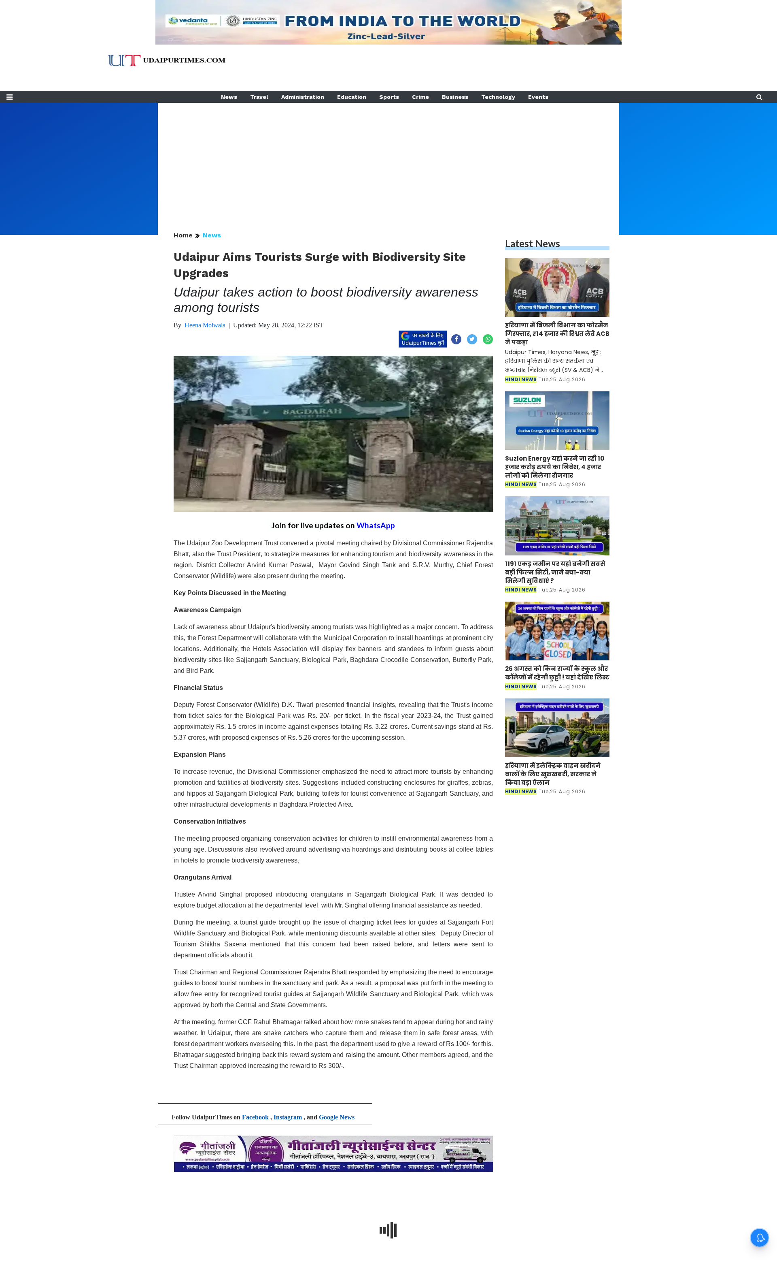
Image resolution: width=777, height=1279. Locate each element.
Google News (337, 1117)
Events (538, 97)
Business (455, 97)
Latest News (532, 243)
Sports (389, 97)
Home (183, 235)
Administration (302, 97)
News (229, 97)
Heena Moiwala (205, 325)
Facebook (255, 1117)
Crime (420, 97)
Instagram (288, 1117)
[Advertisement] (388, 159)
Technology (498, 97)
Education (351, 97)
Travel (259, 97)
